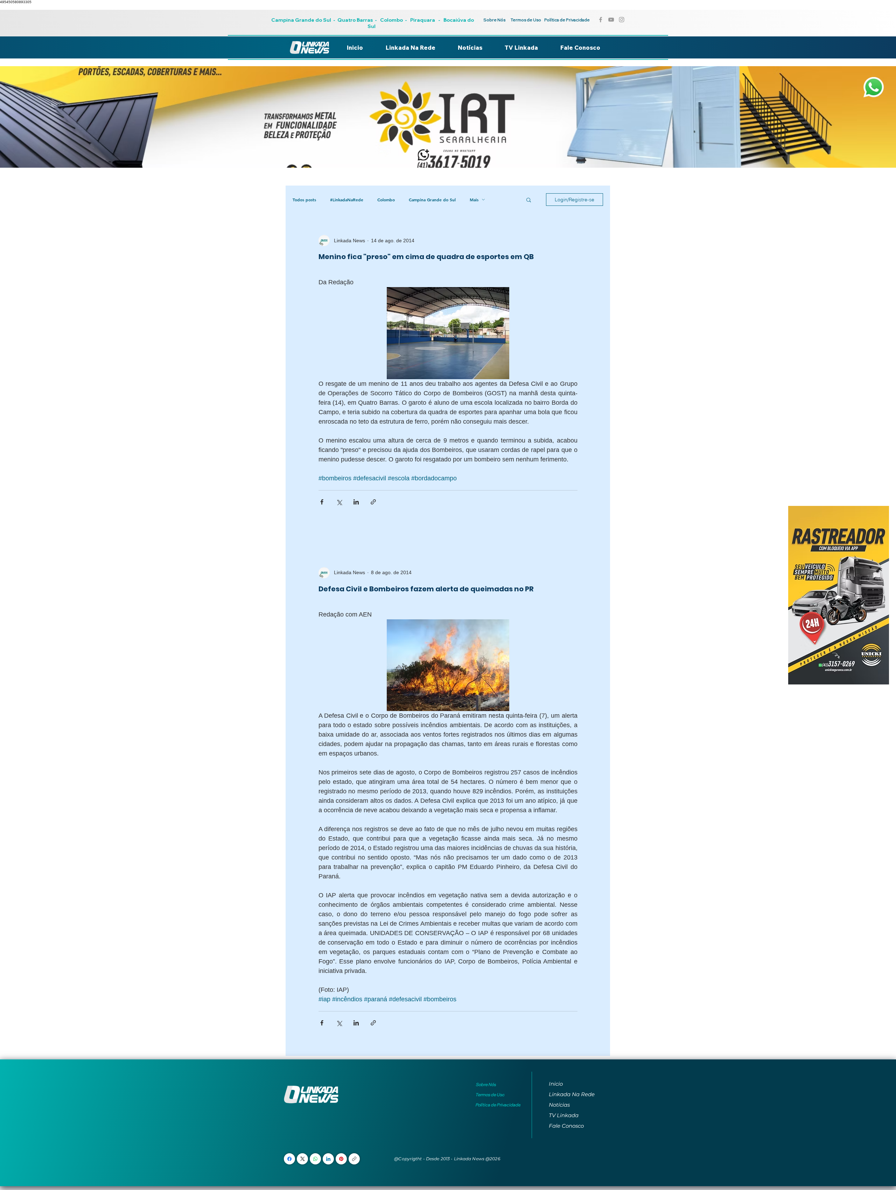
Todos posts (304, 199)
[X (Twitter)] (302, 1158)
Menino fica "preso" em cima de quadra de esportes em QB (426, 257)
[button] (528, 200)
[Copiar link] (354, 1158)
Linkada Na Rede (572, 1094)
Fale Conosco (566, 1125)
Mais (474, 199)
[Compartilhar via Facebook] (321, 502)
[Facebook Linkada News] (600, 19)
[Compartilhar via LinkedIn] (356, 502)
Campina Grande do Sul (301, 20)
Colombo (391, 20)
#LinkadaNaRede (346, 199)
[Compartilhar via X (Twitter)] (339, 502)
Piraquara (422, 20)
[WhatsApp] (315, 1158)
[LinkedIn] (328, 1158)
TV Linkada (564, 1115)
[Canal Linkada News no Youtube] (611, 19)
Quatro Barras (355, 20)
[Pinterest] (341, 1158)
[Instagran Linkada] (621, 19)
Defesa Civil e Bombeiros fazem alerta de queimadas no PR (426, 589)
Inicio (556, 1083)
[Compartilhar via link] (373, 502)
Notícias (559, 1104)
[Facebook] (289, 1158)
